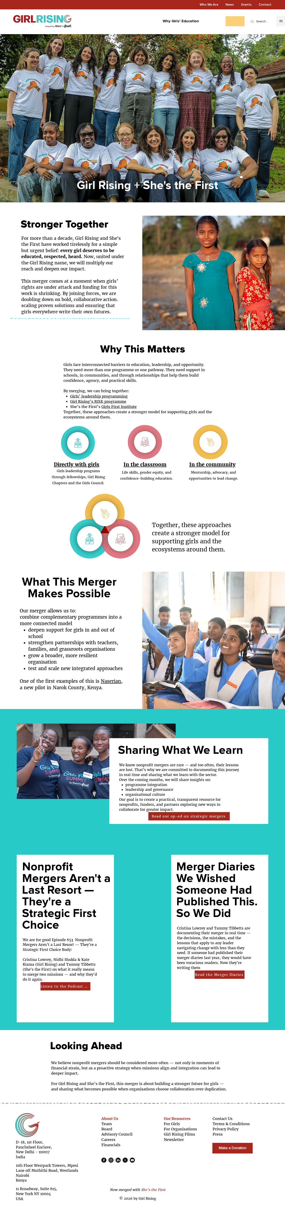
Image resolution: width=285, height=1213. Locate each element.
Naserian (111, 681)
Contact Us (222, 1118)
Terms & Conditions (231, 1123)
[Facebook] (103, 1160)
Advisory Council (116, 1134)
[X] (125, 1160)
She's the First (153, 1190)
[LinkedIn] (118, 1160)
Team (106, 1123)
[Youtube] (132, 1160)
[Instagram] (110, 1160)
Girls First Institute (119, 406)
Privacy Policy (225, 1129)
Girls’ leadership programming (99, 396)
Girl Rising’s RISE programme (98, 401)
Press (218, 1134)
